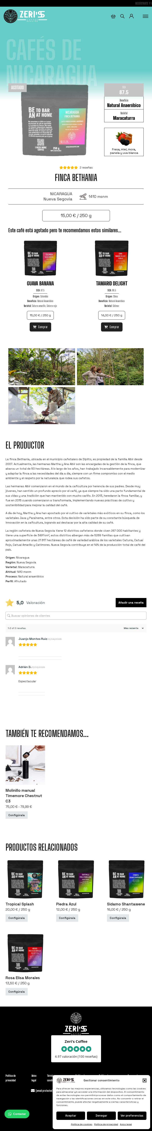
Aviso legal (126, 1124)
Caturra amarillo (39, 305)
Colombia (44, 296)
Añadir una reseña (131, 602)
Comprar (43, 327)
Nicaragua (61, 193)
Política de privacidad (106, 1124)
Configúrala (16, 815)
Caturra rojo (52, 305)
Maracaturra (124, 118)
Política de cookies (81, 1124)
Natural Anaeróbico (124, 105)
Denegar (101, 1115)
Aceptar (70, 1115)
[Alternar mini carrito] (113, 16)
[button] (144, 1080)
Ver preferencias (132, 1115)
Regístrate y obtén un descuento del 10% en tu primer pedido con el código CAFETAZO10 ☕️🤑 (76, 3)
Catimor (116, 305)
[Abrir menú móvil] (145, 16)
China (115, 296)
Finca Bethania (76, 177)
